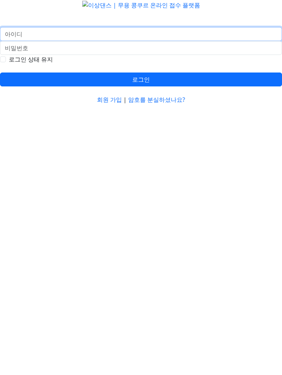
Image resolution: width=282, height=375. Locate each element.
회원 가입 (109, 100)
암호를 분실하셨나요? (156, 100)
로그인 (141, 79)
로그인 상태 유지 (31, 59)
